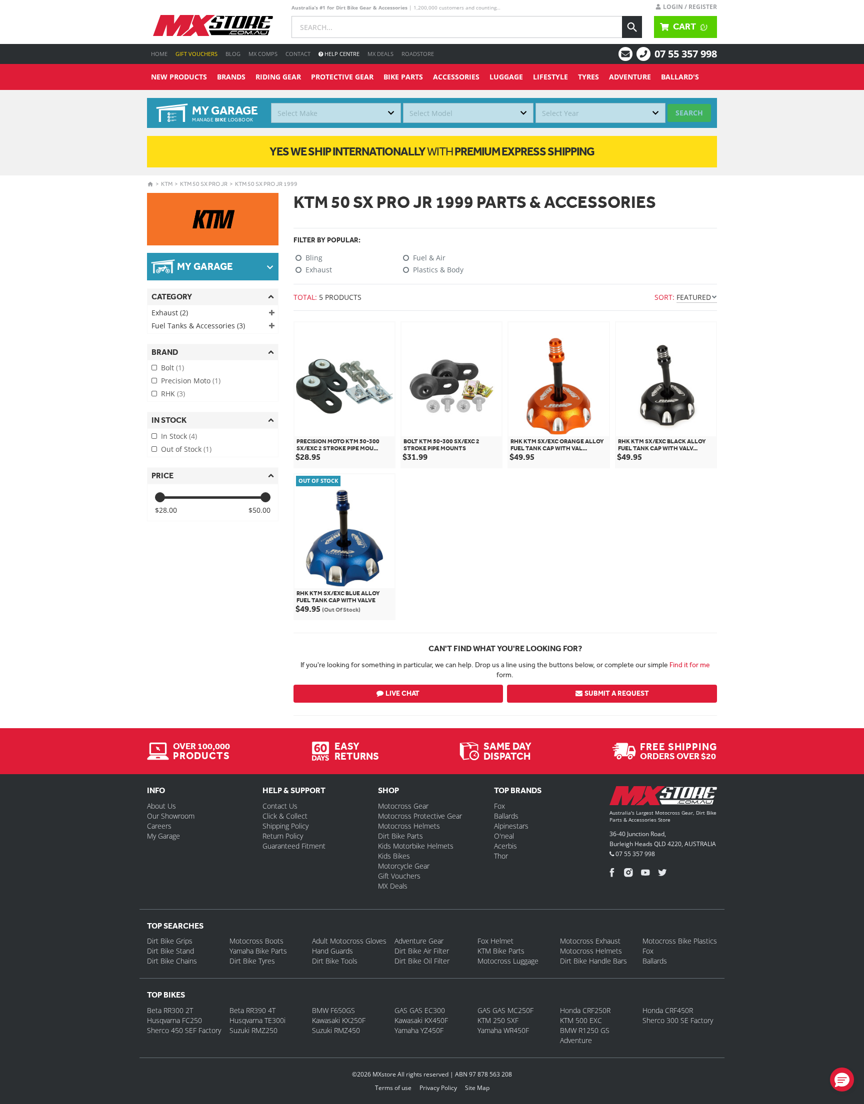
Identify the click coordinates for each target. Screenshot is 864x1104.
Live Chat (403, 693)
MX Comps (263, 53)
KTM (166, 183)
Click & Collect (285, 816)
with (432, 151)
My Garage (163, 836)
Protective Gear (342, 76)
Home (159, 53)
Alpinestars (511, 826)
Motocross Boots (257, 941)
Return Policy (282, 836)
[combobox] (336, 113)
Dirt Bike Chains (172, 961)
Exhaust (170, 312)
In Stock (179, 436)
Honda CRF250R (585, 1010)
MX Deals (381, 53)
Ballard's (680, 76)
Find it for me (690, 665)
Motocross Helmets (409, 826)
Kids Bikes (394, 856)
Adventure (630, 76)
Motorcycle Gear (404, 866)
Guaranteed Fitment (294, 846)
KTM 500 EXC (581, 1020)
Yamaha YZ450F (419, 1030)
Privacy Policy (438, 1088)
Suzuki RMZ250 (254, 1030)
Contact (298, 53)
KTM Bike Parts (501, 951)
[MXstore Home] (663, 797)
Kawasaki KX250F (339, 1020)
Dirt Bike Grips (169, 941)
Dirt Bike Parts (400, 836)
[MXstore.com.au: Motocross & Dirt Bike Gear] (213, 25)
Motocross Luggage (508, 961)
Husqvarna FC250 (174, 1020)
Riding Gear (278, 76)
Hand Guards (332, 951)
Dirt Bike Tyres (252, 961)
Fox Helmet (496, 941)
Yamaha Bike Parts (258, 951)
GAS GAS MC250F (506, 1010)
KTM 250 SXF (498, 1020)
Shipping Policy (285, 826)
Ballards (506, 816)
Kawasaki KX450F (421, 1020)
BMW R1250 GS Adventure (585, 1035)
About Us (161, 806)
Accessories (456, 76)
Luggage (506, 76)
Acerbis (505, 846)
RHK (173, 393)
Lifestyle (550, 76)
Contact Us (280, 806)
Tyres (588, 76)
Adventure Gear (419, 941)
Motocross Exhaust (590, 941)
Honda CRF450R (667, 1010)
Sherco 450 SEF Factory (184, 1030)
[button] (842, 1080)
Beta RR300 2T (170, 1010)
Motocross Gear (403, 806)
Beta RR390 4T (253, 1010)
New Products (179, 76)
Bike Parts (403, 76)
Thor (501, 856)
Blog (233, 53)
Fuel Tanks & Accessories (198, 325)
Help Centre (341, 53)
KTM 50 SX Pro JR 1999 (266, 183)
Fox (499, 806)
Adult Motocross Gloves (349, 941)
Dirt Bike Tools (335, 961)
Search (689, 112)
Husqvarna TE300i (258, 1020)
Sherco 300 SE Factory (677, 1020)
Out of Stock (186, 449)
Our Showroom (170, 816)
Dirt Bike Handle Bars (593, 961)
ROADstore (418, 53)
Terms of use (393, 1088)
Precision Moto (190, 380)
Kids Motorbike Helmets (416, 846)
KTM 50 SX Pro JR (204, 183)
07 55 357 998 (685, 53)
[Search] (632, 27)
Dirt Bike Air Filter (421, 951)
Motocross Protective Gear (420, 816)
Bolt (172, 367)
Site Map (477, 1088)
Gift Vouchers (197, 53)
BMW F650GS (333, 1010)
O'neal (504, 836)
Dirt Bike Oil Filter (422, 961)
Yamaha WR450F (503, 1030)
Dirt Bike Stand (170, 951)
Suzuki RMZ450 (336, 1030)
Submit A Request (616, 693)
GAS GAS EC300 (419, 1010)
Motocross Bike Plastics (679, 941)
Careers (159, 826)
